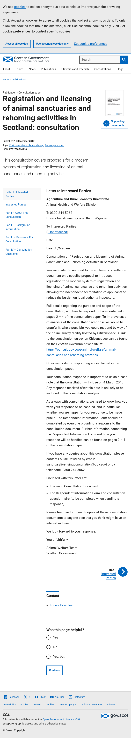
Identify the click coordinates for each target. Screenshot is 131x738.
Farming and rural (54, 145)
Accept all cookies (16, 43)
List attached (57, 232)
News (32, 69)
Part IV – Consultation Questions (18, 251)
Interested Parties (15, 204)
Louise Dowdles (61, 605)
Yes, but (58, 657)
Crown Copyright (68, 704)
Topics (19, 69)
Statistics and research (75, 69)
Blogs (120, 69)
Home (6, 79)
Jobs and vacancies (91, 704)
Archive (24, 704)
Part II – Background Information (17, 227)
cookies (20, 7)
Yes (55, 637)
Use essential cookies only (52, 43)
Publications (48, 69)
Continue (54, 670)
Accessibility (9, 704)
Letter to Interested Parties (16, 194)
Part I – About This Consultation (16, 214)
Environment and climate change (26, 145)
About (6, 69)
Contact (37, 704)
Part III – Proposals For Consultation (19, 239)
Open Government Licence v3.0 (61, 719)
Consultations (102, 69)
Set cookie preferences (90, 44)
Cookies (50, 704)
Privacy (111, 704)
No (55, 647)
